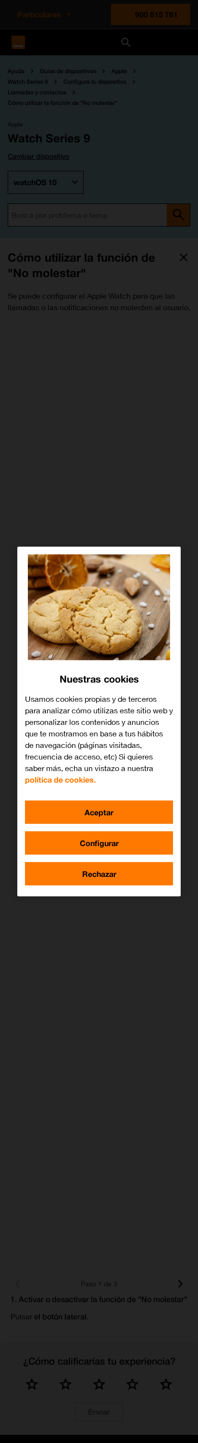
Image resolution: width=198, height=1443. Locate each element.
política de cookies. (60, 779)
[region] (99, 722)
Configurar (99, 843)
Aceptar (99, 812)
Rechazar (99, 874)
